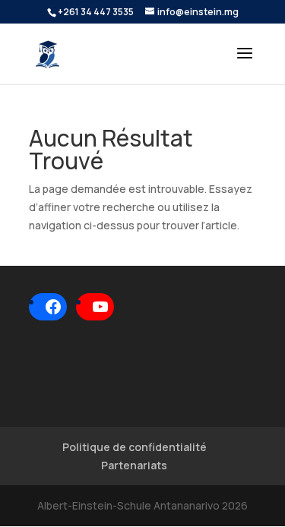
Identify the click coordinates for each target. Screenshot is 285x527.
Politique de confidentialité (134, 447)
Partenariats (134, 465)
